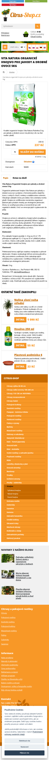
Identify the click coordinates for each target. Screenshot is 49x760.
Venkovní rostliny (14, 419)
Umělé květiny (13, 520)
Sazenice (10, 508)
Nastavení (24, 747)
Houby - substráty (14, 482)
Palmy (3, 635)
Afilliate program (8, 675)
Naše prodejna (7, 657)
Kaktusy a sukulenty (15, 434)
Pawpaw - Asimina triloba (17, 412)
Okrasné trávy (12, 523)
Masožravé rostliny (14, 430)
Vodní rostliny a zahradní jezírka (20, 453)
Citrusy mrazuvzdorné (16, 397)
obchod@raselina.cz (22, 272)
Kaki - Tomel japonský (16, 442)
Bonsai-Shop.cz (4, 72)
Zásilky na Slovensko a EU (11, 679)
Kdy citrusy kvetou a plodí (11, 690)
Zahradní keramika (14, 516)
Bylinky (10, 427)
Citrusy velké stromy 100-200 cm (20, 390)
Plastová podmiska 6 (28, 355)
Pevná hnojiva (12, 497)
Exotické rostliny (14, 408)
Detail (20, 319)
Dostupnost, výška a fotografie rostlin (16, 686)
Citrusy (4, 613)
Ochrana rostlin (13, 501)
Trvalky (10, 475)
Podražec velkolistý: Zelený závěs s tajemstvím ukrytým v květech (25, 560)
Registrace (5, 35)
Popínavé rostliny (14, 456)
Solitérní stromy (13, 479)
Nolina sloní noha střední (26, 301)
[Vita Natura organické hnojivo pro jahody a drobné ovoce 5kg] (24, 105)
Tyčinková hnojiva (14, 490)
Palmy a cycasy (13, 423)
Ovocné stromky (13, 468)
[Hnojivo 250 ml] (8, 336)
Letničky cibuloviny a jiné (17, 464)
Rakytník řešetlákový (15, 438)
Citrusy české (12, 401)
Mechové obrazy (13, 527)
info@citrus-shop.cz (9, 705)
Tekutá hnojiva (12, 494)
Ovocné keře (12, 445)
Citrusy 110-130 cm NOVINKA (19, 393)
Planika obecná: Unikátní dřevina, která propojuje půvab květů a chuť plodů (24, 593)
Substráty (11, 505)
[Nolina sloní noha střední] (8, 307)
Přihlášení (5, 33)
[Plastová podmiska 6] (8, 362)
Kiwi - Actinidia (13, 449)
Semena (10, 512)
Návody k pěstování (9, 661)
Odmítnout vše (24, 741)
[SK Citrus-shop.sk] (33, 47)
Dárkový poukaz (13, 538)
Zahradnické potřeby (15, 534)
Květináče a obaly (14, 531)
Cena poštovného (8, 668)
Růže (9, 460)
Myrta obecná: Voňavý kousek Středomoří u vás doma (23, 576)
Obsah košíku (36, 36)
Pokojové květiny (14, 404)
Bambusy (10, 471)
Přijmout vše (24, 753)
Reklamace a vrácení (9, 672)
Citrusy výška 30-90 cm (16, 386)
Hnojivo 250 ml (24, 329)
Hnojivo (12, 72)
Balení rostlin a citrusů (10, 683)
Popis (5, 178)
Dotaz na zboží (20, 178)
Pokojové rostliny (14, 416)
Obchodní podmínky (9, 665)
